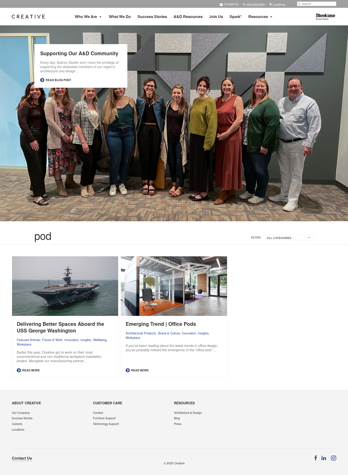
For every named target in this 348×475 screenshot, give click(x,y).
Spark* (236, 16)
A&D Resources (188, 16)
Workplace (24, 344)
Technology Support (106, 424)
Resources (258, 16)
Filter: (256, 237)
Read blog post (58, 80)
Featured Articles (28, 339)
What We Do (120, 16)
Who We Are (86, 16)
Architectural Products (141, 333)
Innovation (71, 339)
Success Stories (152, 16)
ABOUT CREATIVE (26, 403)
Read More (31, 370)
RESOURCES (184, 403)
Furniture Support (104, 418)
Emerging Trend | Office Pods (161, 323)
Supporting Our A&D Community (79, 53)
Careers (17, 424)
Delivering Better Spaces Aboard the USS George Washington (60, 327)
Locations (18, 429)
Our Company (21, 412)
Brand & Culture (169, 333)
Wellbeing (100, 339)
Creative (179, 463)
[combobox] (289, 237)
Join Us (216, 16)
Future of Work (52, 339)
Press (177, 424)
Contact (98, 412)
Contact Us (230, 4)
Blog (177, 418)
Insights (85, 339)
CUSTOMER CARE (107, 403)
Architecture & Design (188, 412)
